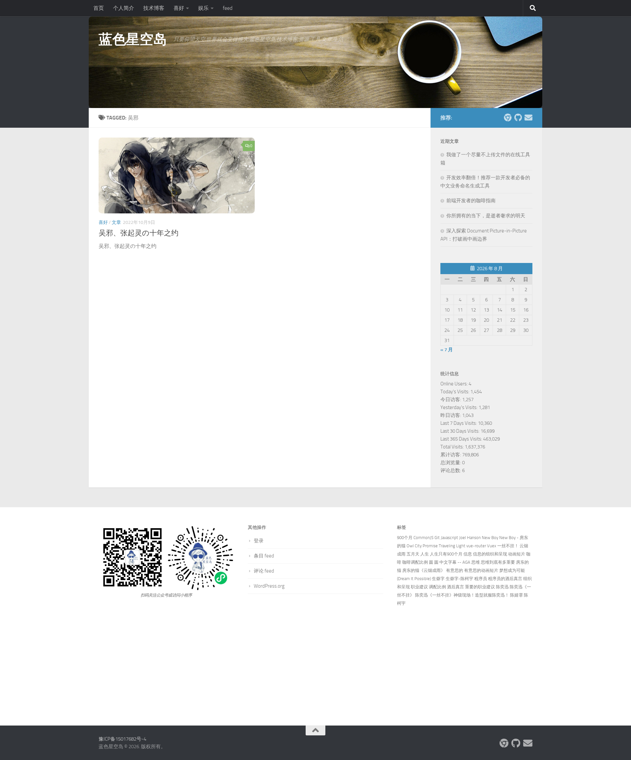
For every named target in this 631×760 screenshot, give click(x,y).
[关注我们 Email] (528, 117)
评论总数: (451, 470)
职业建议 (419, 586)
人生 (424, 554)
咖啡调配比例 (415, 562)
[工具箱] (507, 117)
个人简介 (123, 8)
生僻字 (438, 578)
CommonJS (423, 537)
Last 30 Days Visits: (460, 431)
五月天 (413, 554)
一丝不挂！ (508, 545)
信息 (467, 554)
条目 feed (264, 556)
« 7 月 (446, 350)
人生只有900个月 (446, 554)
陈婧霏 (516, 595)
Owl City (414, 545)
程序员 (480, 578)
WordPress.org (269, 586)
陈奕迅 (502, 586)
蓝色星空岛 (133, 39)
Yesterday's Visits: (459, 407)
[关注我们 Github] (518, 117)
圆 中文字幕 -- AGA (452, 562)
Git (437, 537)
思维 (475, 562)
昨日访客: (451, 415)
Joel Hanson (470, 537)
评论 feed (264, 571)
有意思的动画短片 (481, 570)
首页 (98, 8)
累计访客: (451, 455)
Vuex (491, 545)
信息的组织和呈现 (490, 554)
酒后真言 (455, 586)
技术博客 (153, 8)
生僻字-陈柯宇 (459, 578)
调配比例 (437, 586)
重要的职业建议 (480, 586)
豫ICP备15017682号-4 (122, 739)
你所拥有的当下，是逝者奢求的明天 (485, 216)
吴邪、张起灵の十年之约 (138, 233)
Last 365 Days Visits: (461, 439)
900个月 (404, 537)
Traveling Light (452, 545)
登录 (259, 541)
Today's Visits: (455, 392)
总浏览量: (451, 463)
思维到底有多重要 (498, 562)
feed (227, 8)
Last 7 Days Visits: (459, 423)
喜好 (179, 8)
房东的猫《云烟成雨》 (423, 570)
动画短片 (516, 554)
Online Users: (454, 384)
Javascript (449, 537)
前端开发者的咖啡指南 (471, 201)
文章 (116, 222)
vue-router (476, 545)
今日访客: (451, 399)
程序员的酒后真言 (505, 578)
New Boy (490, 537)
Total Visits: (452, 447)
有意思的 (454, 570)
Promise (430, 545)
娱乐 (203, 8)
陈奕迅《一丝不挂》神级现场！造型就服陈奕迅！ (462, 595)
